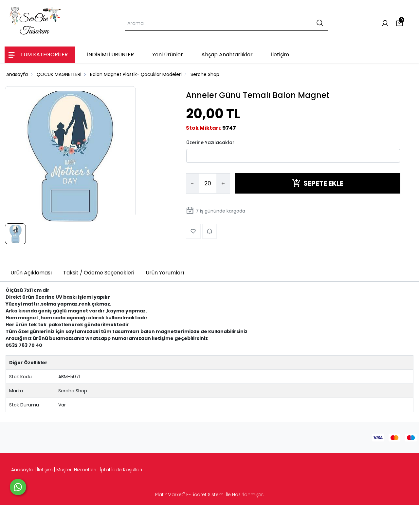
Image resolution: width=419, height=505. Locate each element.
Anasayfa (22, 469)
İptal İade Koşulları (121, 469)
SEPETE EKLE (323, 183)
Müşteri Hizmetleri (76, 469)
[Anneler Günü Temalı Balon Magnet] (70, 156)
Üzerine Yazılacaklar (210, 142)
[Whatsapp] (18, 487)
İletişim (45, 469)
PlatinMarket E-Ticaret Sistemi (190, 494)
